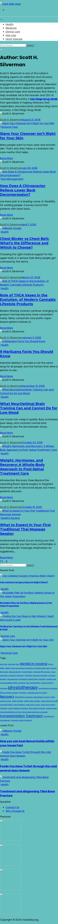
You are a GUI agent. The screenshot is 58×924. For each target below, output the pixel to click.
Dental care (13, 31)
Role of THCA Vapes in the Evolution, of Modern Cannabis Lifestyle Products (28, 299)
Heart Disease (14, 39)
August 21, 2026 (31, 119)
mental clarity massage (36, 679)
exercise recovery (15, 672)
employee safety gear (42, 668)
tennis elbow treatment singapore (34, 712)
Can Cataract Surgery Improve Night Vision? (24, 582)
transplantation (12, 716)
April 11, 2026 (29, 224)
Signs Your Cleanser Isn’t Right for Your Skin (23, 646)
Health (10, 24)
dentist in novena (33, 663)
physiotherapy (23, 687)
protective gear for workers (37, 693)
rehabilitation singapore (24, 697)
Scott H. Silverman (11, 119)
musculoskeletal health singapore (12, 683)
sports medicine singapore (18, 708)
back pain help (13, 664)
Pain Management (12, 179)
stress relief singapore (37, 708)
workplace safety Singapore (21, 720)
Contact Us (12, 807)
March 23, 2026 (31, 277)
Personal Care (9, 127)
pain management (33, 683)
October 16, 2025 (32, 507)
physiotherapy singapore (48, 688)
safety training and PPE (49, 701)
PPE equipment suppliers (9, 693)
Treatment (34, 716)
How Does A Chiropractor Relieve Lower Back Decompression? (22, 190)
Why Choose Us (15, 811)
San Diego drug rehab (43, 99)
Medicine (11, 28)
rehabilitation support (42, 697)
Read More (6, 158)
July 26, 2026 (29, 168)
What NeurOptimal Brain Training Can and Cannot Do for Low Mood (28, 408)
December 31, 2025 (33, 386)
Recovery (7, 696)
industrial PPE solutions (42, 672)
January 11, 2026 (31, 337)
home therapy (27, 672)
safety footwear (17, 701)
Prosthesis (23, 693)
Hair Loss (11, 35)
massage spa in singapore (17, 679)
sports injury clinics (33, 705)
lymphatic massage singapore (35, 675)
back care (3, 664)
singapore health (6, 705)
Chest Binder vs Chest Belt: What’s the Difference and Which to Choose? (24, 243)
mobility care (51, 679)
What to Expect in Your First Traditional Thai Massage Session (25, 529)
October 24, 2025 (32, 442)
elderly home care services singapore (19, 668)
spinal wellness (19, 705)
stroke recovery (51, 708)
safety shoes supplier (32, 701)
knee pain (20, 675)
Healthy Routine (10, 518)
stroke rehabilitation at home (11, 712)
